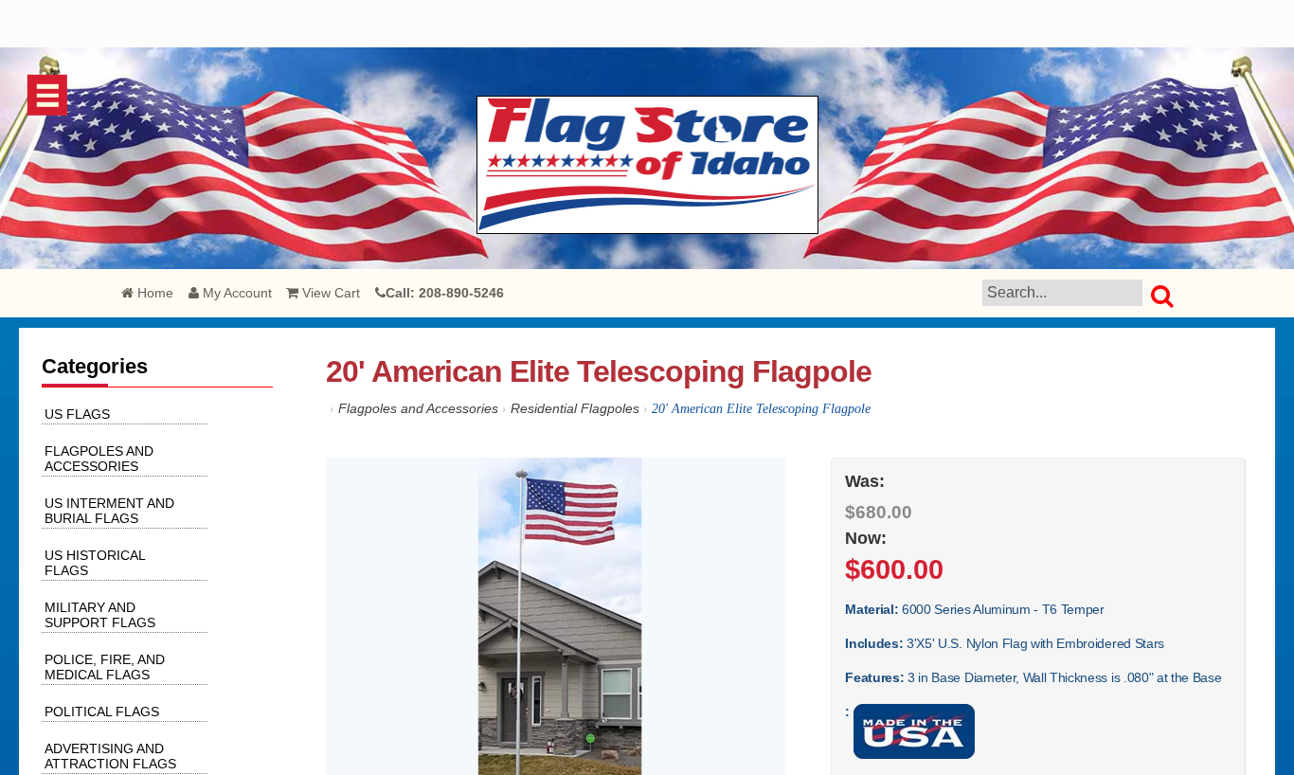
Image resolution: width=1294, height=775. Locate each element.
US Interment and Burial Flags (109, 511)
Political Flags (102, 711)
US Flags (77, 414)
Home (153, 292)
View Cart (329, 292)
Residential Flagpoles (575, 408)
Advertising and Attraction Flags (110, 756)
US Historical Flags (95, 563)
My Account (235, 292)
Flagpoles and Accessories (418, 408)
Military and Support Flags (100, 615)
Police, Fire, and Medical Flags (105, 667)
